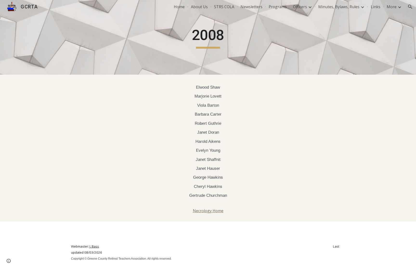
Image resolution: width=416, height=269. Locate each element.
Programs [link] (278, 6)
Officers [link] (300, 6)
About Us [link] (199, 6)
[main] (208, 37)
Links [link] (375, 6)
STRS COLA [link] (224, 6)
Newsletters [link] (251, 6)
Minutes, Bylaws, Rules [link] (338, 6)
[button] (410, 7)
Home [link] (179, 6)
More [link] (391, 6)
